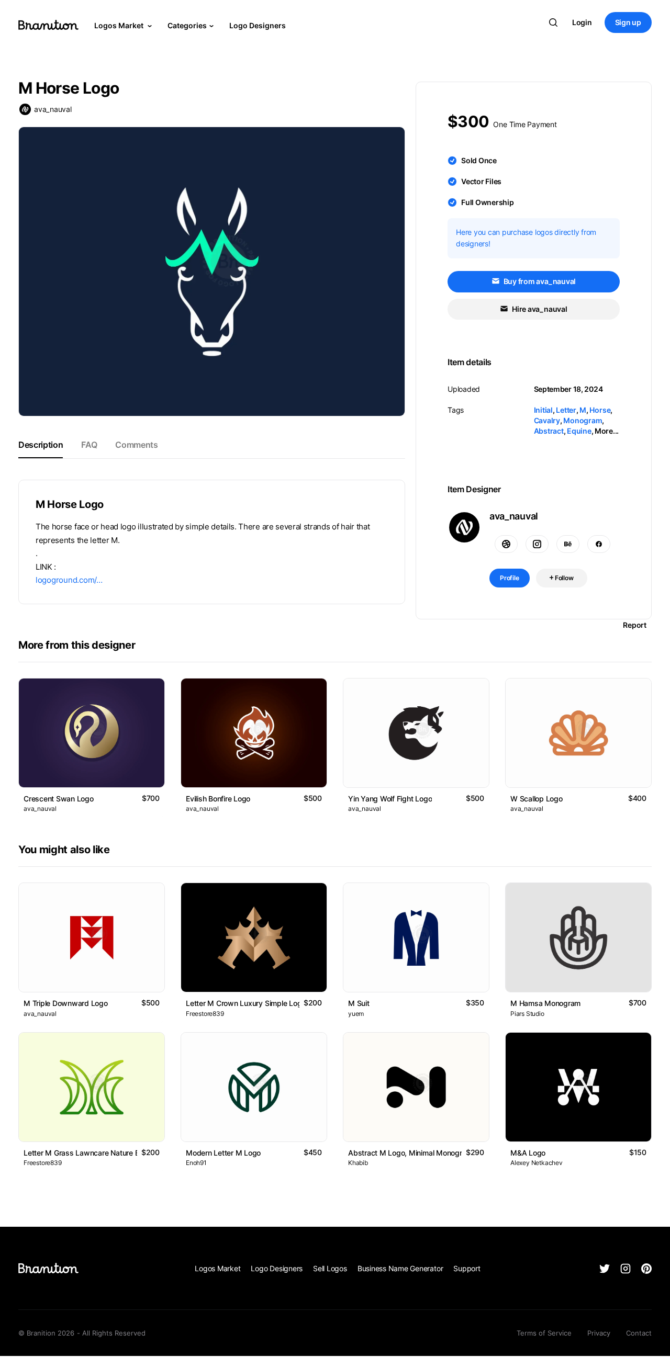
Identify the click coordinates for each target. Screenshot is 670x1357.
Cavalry (547, 420)
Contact (639, 1333)
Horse (599, 409)
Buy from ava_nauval (539, 281)
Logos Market (119, 25)
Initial (543, 409)
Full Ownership (487, 202)
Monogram (582, 420)
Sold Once (479, 160)
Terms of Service (544, 1333)
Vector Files (481, 181)
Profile (509, 578)
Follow (563, 578)
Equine (579, 430)
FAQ (89, 444)
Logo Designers (257, 25)
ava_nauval (53, 109)
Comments (136, 444)
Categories (187, 25)
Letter (566, 409)
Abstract (549, 430)
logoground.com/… (69, 580)
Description (40, 444)
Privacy (598, 1333)
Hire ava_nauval (538, 308)
